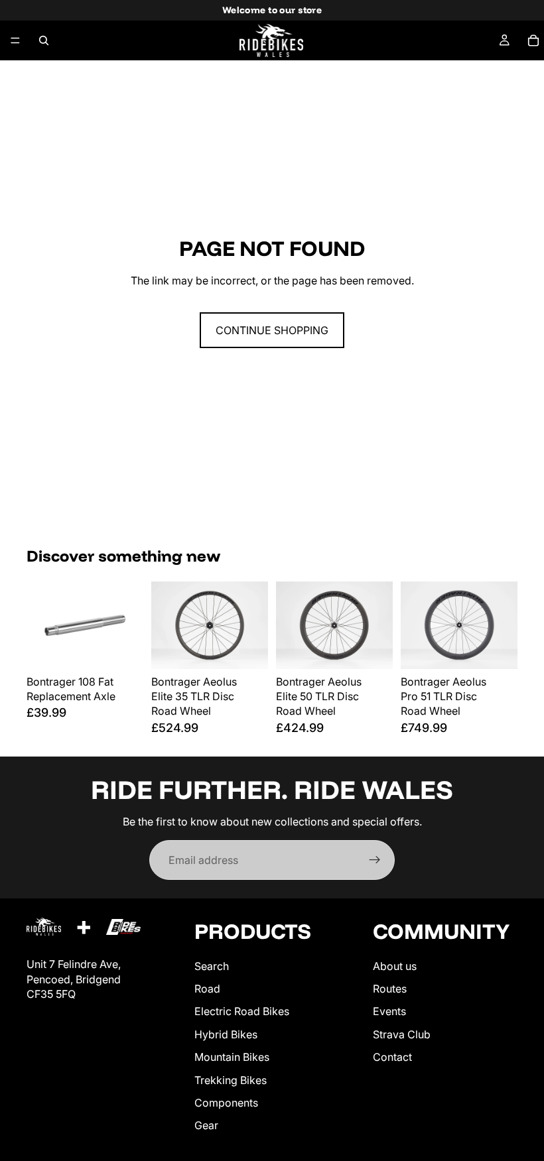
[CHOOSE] (247, 648)
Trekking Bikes (230, 1079)
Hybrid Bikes (225, 1034)
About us (395, 965)
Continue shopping (272, 330)
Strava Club (402, 1034)
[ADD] (123, 648)
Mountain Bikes (231, 1057)
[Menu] (15, 40)
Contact (392, 1057)
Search (211, 965)
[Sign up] (375, 860)
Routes (390, 988)
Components (226, 1102)
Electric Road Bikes (241, 1011)
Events (389, 1011)
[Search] (43, 40)
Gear (206, 1125)
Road (207, 988)
